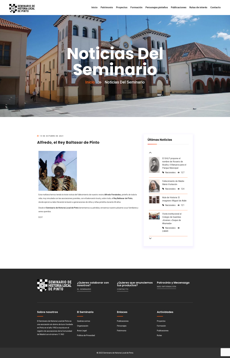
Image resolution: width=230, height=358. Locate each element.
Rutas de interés (198, 7)
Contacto (215, 7)
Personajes (121, 326)
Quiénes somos (83, 321)
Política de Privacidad (86, 335)
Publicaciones (178, 7)
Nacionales (170, 172)
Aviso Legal (82, 331)
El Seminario (84, 289)
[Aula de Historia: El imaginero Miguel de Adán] (154, 199)
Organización (82, 326)
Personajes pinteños (156, 7)
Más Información (166, 286)
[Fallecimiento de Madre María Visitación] (154, 186)
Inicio (94, 7)
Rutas (159, 335)
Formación (136, 7)
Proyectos (121, 7)
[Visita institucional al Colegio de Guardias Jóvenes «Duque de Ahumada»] (154, 215)
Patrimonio (107, 7)
